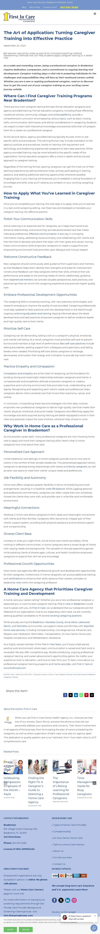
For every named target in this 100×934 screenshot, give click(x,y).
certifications (16, 578)
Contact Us (59, 864)
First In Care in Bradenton (71, 604)
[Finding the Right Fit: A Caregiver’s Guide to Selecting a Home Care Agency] (37, 760)
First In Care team (51, 644)
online (31, 879)
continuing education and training (32, 313)
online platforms (62, 114)
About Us (58, 851)
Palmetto (22, 626)
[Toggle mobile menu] (95, 13)
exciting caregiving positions (66, 615)
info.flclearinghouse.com (18, 915)
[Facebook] (54, 900)
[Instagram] (74, 900)
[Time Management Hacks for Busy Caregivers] (86, 760)
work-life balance (55, 489)
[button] (5, 783)
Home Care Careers (79, 674)
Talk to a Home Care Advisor (69, 844)
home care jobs (62, 664)
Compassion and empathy (18, 373)
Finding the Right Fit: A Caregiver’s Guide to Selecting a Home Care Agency (36, 790)
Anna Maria (71, 622)
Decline (25, 929)
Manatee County (54, 622)
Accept (10, 929)
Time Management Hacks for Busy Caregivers (86, 786)
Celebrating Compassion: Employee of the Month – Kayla (12, 786)
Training (15, 677)
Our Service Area (62, 857)
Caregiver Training (65, 674)
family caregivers (77, 466)
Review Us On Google (64, 912)
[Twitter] (61, 900)
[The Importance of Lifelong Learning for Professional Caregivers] (62, 760)
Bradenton (38, 622)
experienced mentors (21, 279)
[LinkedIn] (67, 900)
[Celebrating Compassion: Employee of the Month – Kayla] (13, 760)
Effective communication (43, 234)
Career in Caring (47, 674)
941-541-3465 (19, 843)
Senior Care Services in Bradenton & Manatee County (50, 2)
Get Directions (12, 837)
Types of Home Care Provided (69, 825)
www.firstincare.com (15, 668)
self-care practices (75, 343)
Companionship (62, 831)
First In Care (38, 608)
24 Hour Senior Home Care (68, 838)
